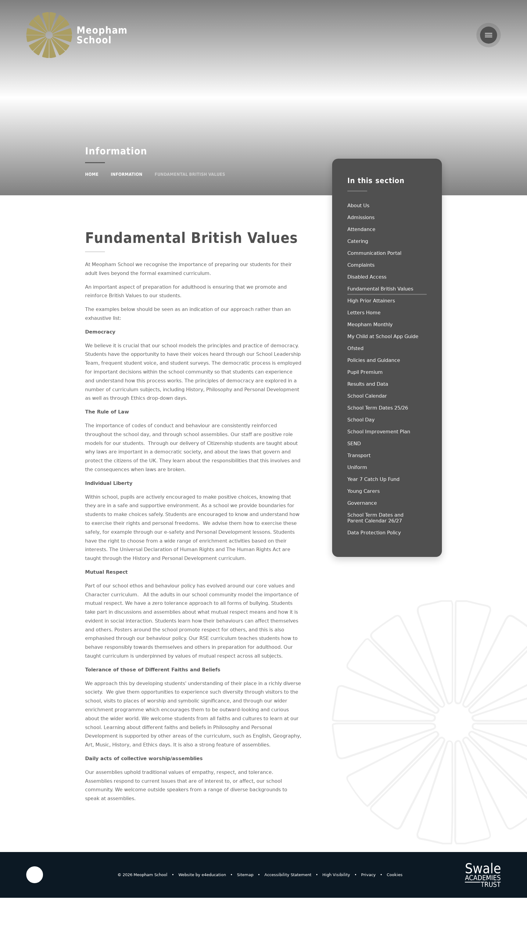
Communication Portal (374, 253)
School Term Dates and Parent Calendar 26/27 (375, 518)
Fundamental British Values (190, 174)
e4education (214, 874)
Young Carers (363, 491)
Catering (357, 241)
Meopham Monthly (370, 324)
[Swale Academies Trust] (483, 875)
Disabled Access (366, 277)
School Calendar (367, 396)
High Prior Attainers (371, 301)
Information (126, 174)
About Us (358, 205)
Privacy (368, 874)
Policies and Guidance (373, 360)
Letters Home (364, 313)
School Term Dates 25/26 (377, 408)
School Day (361, 420)
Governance (362, 503)
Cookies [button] (395, 874)
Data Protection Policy (374, 533)
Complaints (361, 265)
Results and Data (367, 384)
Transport (359, 455)
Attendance (361, 229)
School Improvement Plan (378, 432)
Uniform (357, 467)
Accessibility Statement (287, 874)
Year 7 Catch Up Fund (373, 479)
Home (92, 174)
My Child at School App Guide (382, 336)
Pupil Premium (365, 372)
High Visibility (336, 874)
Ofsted (355, 348)
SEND (354, 443)
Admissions (361, 217)
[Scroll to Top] (34, 874)
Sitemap (245, 874)
